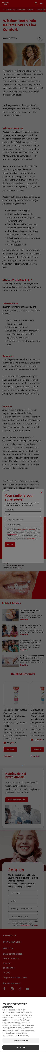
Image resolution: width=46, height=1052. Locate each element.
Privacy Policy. (24, 1035)
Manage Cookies (21, 1040)
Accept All (20, 1047)
